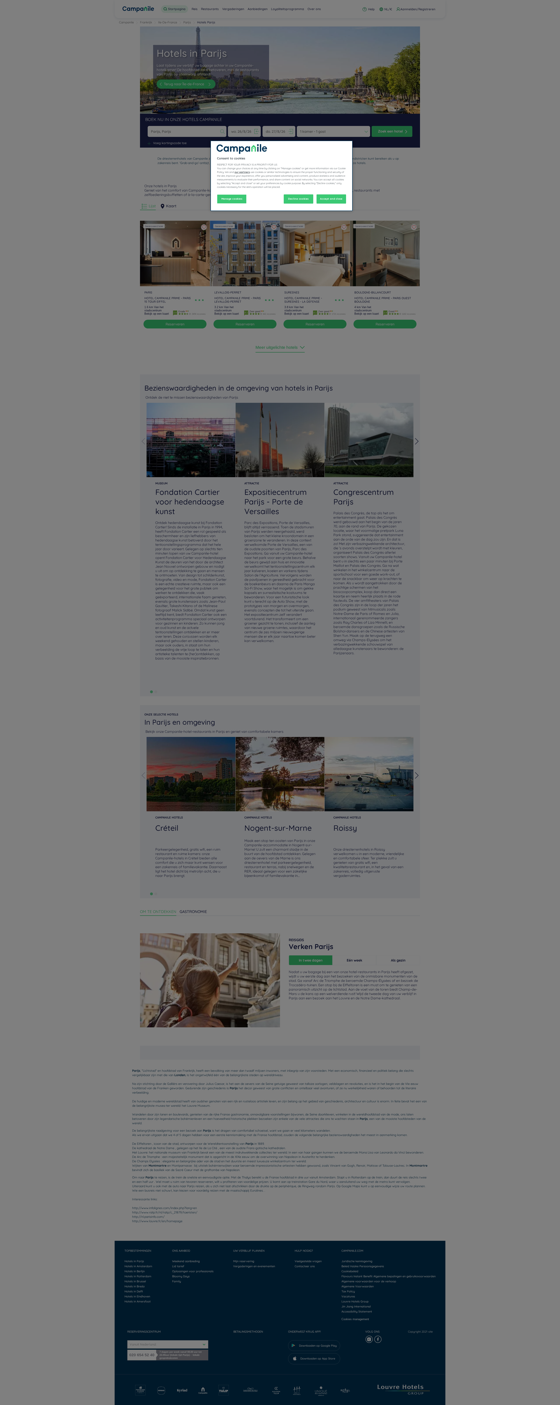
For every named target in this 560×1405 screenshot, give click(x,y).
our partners (242, 171)
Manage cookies (231, 198)
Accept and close (331, 198)
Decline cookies (298, 198)
